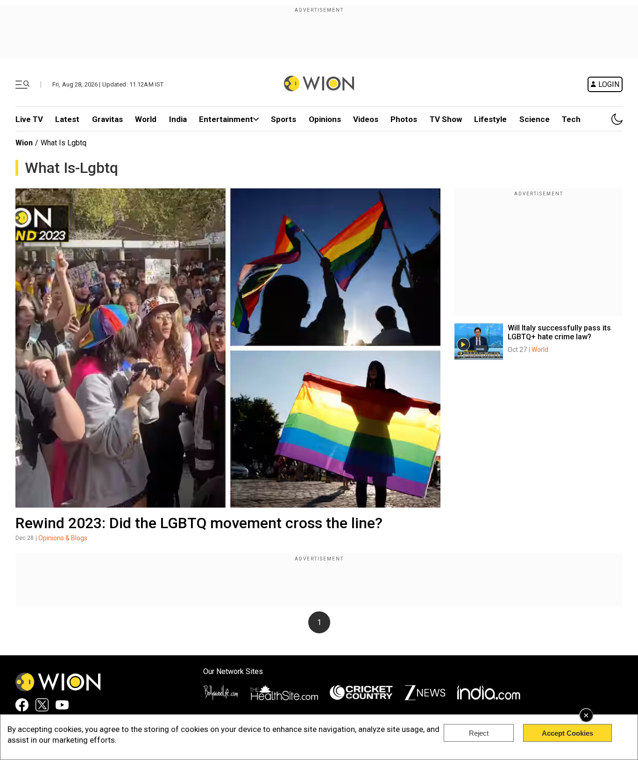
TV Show (446, 119)
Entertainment (226, 119)
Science (534, 119)
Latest (67, 119)
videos (365, 119)
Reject (479, 733)
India (178, 119)
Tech (571, 119)
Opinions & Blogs (62, 538)
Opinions (325, 119)
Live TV (29, 119)
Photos (403, 119)
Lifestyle (490, 119)
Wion (24, 142)
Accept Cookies (567, 733)
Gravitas (107, 119)
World (145, 119)
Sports (283, 119)
